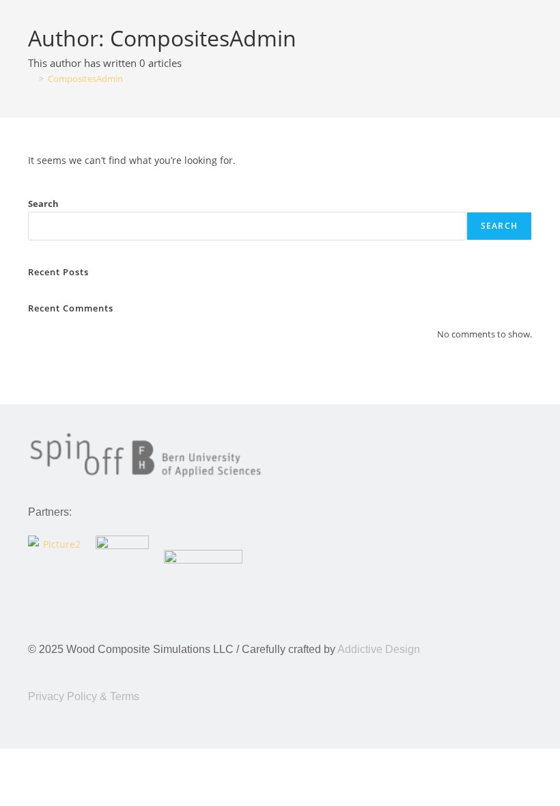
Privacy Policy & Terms (83, 696)
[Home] (31, 78)
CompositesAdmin (85, 78)
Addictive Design (378, 649)
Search (43, 203)
